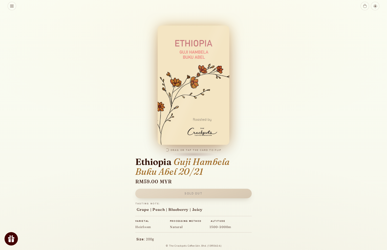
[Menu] (12, 6)
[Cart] (365, 6)
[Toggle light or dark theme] (375, 6)
